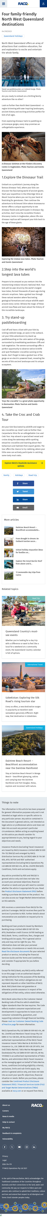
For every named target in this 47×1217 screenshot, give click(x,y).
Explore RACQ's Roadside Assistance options (21, 464)
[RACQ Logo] (38, 1105)
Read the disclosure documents (16, 951)
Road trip (33, 475)
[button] (3, 3)
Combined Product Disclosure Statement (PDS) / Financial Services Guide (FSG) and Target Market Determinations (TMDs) (23, 1084)
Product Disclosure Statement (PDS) (20, 891)
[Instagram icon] (26, 1147)
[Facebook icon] (4, 1147)
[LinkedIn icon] (34, 1147)
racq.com (17, 1091)
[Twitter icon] (12, 1147)
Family (6, 475)
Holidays (19, 475)
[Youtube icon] (19, 1147)
